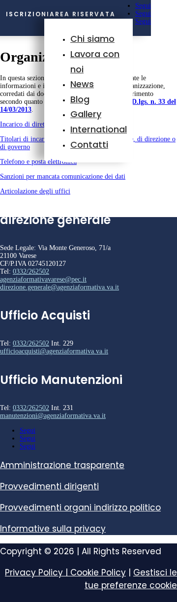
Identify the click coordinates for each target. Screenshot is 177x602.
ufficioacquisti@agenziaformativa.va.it (54, 351)
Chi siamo (92, 38)
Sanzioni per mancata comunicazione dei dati (62, 176)
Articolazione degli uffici (35, 191)
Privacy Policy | (37, 572)
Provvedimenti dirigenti (49, 486)
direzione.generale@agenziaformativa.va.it (59, 287)
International (98, 129)
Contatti (89, 144)
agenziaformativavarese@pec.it (43, 279)
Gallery (85, 114)
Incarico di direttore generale (40, 124)
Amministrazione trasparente (62, 465)
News (82, 84)
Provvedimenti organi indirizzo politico (80, 507)
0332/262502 (31, 271)
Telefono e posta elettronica (38, 161)
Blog (79, 99)
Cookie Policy (98, 572)
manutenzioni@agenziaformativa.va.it (53, 415)
